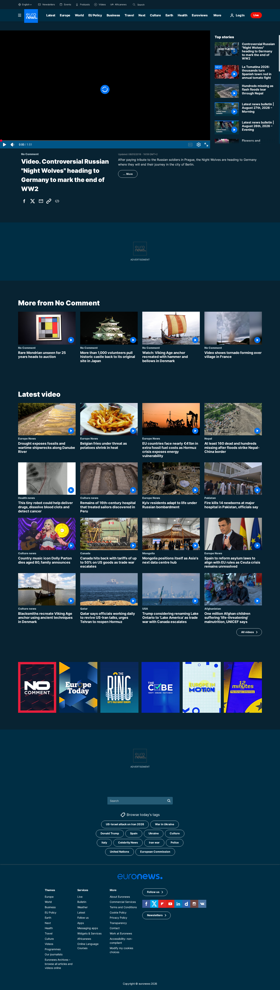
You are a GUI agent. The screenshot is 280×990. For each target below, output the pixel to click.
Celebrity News (128, 842)
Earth (169, 15)
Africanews (84, 938)
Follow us (83, 917)
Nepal (208, 438)
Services (82, 889)
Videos (49, 943)
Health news (26, 497)
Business (113, 15)
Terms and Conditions (123, 907)
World (79, 15)
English (25, 4)
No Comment (27, 347)
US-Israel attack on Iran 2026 (125, 824)
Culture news (89, 497)
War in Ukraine (164, 824)
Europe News (27, 438)
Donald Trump (110, 833)
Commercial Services (123, 901)
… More (128, 173)
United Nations (119, 851)
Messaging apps (87, 928)
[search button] (134, 5)
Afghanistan (212, 608)
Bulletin (81, 901)
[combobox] (153, 5)
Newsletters (155, 915)
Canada (85, 553)
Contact (115, 928)
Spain (134, 833)
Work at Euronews (121, 933)
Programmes (53, 949)
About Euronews (120, 896)
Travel (129, 15)
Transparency (118, 922)
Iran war (154, 842)
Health (182, 15)
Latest (50, 15)
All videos (247, 632)
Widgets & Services (89, 933)
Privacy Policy (118, 917)
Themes (50, 889)
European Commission (155, 851)
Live (256, 15)
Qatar (84, 608)
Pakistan (210, 497)
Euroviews (199, 15)
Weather (82, 907)
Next (141, 15)
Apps (80, 922)
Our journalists (53, 954)
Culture (155, 15)
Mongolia (148, 553)
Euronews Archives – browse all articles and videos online (59, 963)
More (113, 889)
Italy (104, 842)
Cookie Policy (118, 912)
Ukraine (154, 833)
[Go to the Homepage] (31, 16)
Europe (65, 15)
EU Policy (95, 15)
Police (175, 842)
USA (145, 608)
